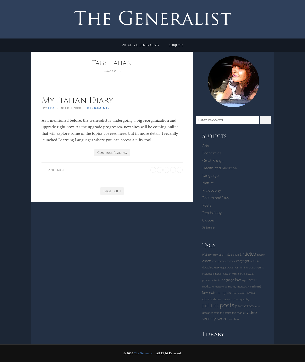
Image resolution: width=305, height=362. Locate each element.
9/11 (204, 254)
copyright (242, 261)
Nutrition (242, 293)
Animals (224, 254)
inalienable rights (211, 273)
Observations (212, 299)
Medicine (208, 286)
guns (260, 267)
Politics (210, 306)
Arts (205, 145)
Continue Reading (112, 152)
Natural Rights (220, 292)
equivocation (229, 267)
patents (227, 299)
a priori (235, 254)
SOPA (216, 312)
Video (251, 312)
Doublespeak (210, 267)
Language (55, 169)
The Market (238, 313)
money (232, 286)
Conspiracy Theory (223, 261)
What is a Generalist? (140, 45)
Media (252, 280)
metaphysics (221, 286)
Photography (241, 299)
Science (208, 227)
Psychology (212, 212)
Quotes (208, 220)
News (234, 293)
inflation (226, 273)
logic (244, 280)
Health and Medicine (219, 168)
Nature (208, 183)
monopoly (243, 286)
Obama (251, 293)
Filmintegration (248, 267)
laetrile (217, 280)
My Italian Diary (77, 100)
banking (261, 255)
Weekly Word (215, 318)
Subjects (176, 45)
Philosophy (211, 190)
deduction (255, 261)
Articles (248, 254)
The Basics (225, 312)
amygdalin (213, 255)
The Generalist (144, 353)
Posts (206, 205)
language (227, 280)
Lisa (51, 108)
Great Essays (212, 160)
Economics (211, 153)
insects (235, 274)
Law (238, 280)
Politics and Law (215, 198)
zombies (234, 319)
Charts (206, 261)
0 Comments (98, 108)
